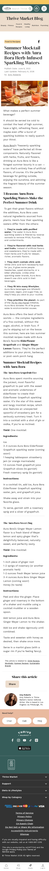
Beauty (3, 25)
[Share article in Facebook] (41, 41)
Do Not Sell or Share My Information (24, 827)
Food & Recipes (19, 25)
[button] (44, 8)
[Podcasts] (36, 740)
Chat (9, 721)
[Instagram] (19, 740)
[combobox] (17, 8)
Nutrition (35, 25)
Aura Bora (9, 145)
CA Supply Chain (24, 824)
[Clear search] (30, 8)
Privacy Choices (24, 820)
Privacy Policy (24, 816)
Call (24, 721)
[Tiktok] (30, 740)
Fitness (11, 25)
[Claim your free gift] (36, 8)
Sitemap (24, 834)
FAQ (40, 721)
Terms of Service (24, 813)
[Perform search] (7, 8)
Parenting (44, 25)
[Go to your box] (44, 8)
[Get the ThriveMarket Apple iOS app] (24, 748)
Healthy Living (27, 25)
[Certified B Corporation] (14, 765)
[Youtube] (24, 740)
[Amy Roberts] (10, 699)
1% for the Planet (20, 302)
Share (12, 684)
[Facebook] (13, 740)
